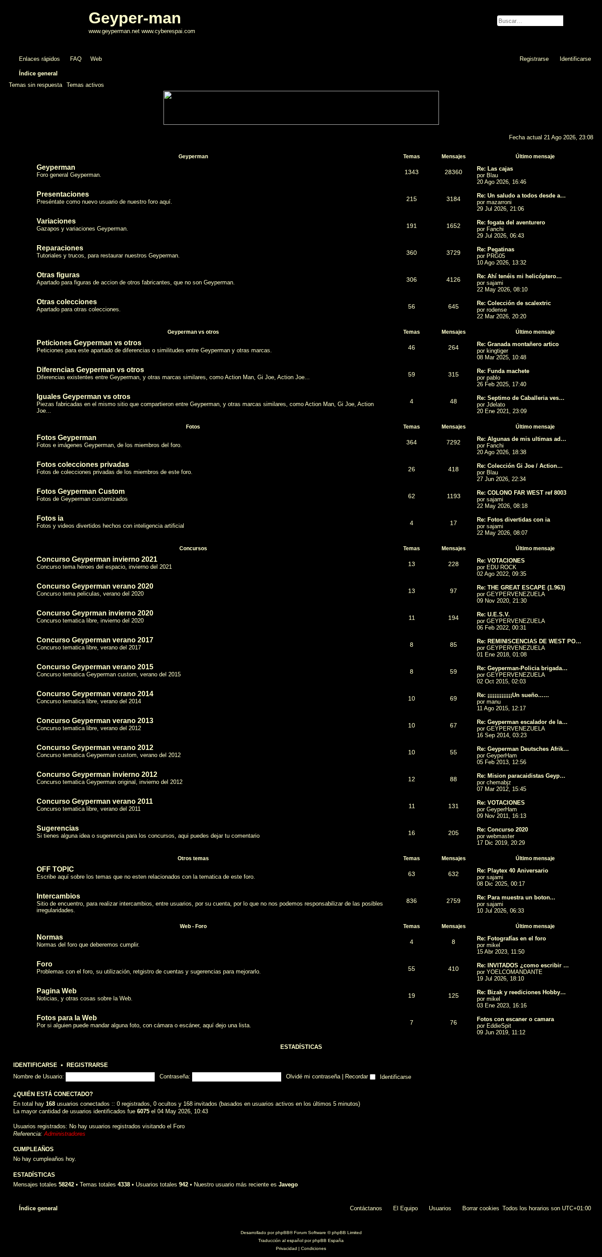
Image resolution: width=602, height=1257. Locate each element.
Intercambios (58, 896)
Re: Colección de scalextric (514, 303)
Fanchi (495, 229)
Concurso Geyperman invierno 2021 (97, 559)
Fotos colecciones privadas (83, 464)
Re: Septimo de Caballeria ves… (521, 398)
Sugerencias (58, 828)
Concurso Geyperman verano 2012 (95, 747)
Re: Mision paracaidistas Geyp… (521, 775)
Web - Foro (193, 926)
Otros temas (193, 858)
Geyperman (193, 156)
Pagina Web (57, 991)
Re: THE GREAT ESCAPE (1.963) (521, 587)
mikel (493, 945)
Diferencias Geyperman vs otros (90, 369)
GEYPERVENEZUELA (516, 594)
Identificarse (35, 1065)
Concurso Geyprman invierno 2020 (95, 613)
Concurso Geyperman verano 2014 (95, 694)
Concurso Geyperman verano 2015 (95, 667)
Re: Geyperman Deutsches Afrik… (523, 749)
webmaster (500, 836)
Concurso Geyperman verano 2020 (95, 586)
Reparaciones (60, 248)
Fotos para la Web (67, 1018)
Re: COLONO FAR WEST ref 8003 (521, 492)
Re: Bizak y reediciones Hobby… (521, 992)
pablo (493, 377)
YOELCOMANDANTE (515, 972)
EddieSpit (499, 1025)
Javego (288, 1184)
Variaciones (56, 221)
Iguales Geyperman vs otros (83, 396)
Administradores (64, 1133)
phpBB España (328, 1240)
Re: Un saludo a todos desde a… (521, 195)
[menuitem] (72, 58)
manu (494, 701)
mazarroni (499, 202)
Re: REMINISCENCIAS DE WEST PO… (529, 641)
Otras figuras (58, 275)
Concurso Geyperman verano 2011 (95, 801)
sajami (495, 283)
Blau (492, 175)
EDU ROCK (502, 567)
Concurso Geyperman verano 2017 (95, 640)
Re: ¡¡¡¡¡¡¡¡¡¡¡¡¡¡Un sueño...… (513, 695)
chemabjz (499, 782)
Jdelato (496, 404)
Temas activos (85, 85)
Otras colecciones (67, 302)
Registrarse (87, 1065)
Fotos (193, 427)
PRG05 (496, 256)
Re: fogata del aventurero (511, 222)
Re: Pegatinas (495, 249)
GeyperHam (502, 755)
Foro (44, 964)
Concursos (193, 548)
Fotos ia (50, 518)
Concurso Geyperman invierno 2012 (97, 774)
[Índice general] (50, 25)
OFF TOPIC (55, 869)
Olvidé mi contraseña (313, 1076)
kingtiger (497, 350)
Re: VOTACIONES (501, 560)
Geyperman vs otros (193, 332)
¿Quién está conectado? (53, 1094)
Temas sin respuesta (35, 85)
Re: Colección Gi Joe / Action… (520, 466)
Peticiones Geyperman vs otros (89, 343)
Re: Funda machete (503, 371)
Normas (50, 937)
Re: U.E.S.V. (493, 614)
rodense (497, 309)
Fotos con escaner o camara (515, 1019)
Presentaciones (63, 194)
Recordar (357, 1076)
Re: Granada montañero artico (518, 344)
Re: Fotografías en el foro (511, 938)
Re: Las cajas (495, 168)
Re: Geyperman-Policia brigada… (522, 668)
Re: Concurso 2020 (502, 829)
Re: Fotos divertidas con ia (513, 519)
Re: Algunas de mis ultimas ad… (521, 439)
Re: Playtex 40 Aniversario (512, 870)
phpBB (282, 1232)
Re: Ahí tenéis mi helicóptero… (519, 276)
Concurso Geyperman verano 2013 (95, 720)
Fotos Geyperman (67, 437)
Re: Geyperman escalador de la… (522, 722)
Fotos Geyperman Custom (81, 491)
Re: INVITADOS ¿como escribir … (523, 965)
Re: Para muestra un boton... (516, 897)
